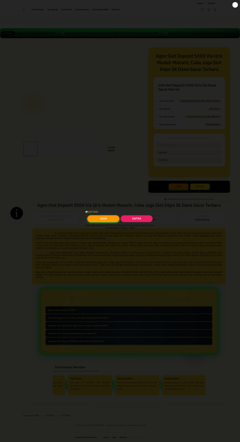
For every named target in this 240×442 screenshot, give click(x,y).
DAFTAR (136, 218)
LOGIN (103, 218)
